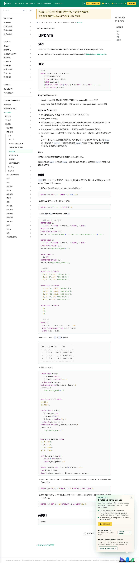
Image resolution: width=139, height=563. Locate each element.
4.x (54, 16)
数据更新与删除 (10, 53)
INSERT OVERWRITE (16, 143)
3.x (57, 16)
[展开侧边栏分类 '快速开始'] (30, 22)
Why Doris (18, 3)
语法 (118, 34)
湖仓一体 (7, 73)
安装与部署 (8, 30)
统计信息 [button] (10, 206)
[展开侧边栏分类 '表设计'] (30, 46)
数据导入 (7, 49)
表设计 (6, 46)
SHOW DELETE (14, 163)
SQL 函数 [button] (8, 120)
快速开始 (7, 22)
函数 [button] (8, 202)
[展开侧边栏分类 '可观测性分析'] (30, 92)
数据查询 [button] (10, 128)
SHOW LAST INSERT (16, 147)
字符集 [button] (9, 229)
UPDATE (12, 151)
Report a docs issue (108, 548)
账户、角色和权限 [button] (13, 175)
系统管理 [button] (7, 104)
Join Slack (106, 524)
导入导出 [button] (11, 167)
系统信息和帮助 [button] (12, 237)
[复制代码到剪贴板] (108, 70)
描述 (118, 31)
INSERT (11, 139)
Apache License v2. (52, 560)
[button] (31, 10)
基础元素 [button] (8, 116)
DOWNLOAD (132, 3)
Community (58, 3)
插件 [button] (8, 225)
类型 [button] (8, 233)
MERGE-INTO (13, 155)
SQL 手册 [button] (7, 112)
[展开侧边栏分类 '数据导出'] (30, 57)
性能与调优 (8, 69)
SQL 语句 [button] (8, 124)
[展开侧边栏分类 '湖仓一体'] (30, 73)
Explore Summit (124, 532)
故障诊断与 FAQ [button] (10, 108)
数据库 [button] (9, 190)
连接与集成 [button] (8, 34)
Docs (38, 3)
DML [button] (9, 136)
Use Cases (29, 3)
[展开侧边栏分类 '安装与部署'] (30, 30)
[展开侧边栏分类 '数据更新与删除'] (30, 53)
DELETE (12, 159)
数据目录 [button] (10, 186)
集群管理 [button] (10, 210)
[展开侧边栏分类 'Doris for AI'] (30, 89)
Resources (47, 3)
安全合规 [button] (10, 213)
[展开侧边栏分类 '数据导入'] (30, 49)
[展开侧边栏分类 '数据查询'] (30, 61)
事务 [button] (8, 182)
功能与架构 (8, 26)
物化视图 (7, 65)
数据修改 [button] (10, 132)
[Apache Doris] (7, 3)
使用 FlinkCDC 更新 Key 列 (95, 54)
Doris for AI (8, 89)
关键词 (119, 40)
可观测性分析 (9, 92)
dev (42, 22)
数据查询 (7, 61)
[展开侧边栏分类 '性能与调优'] (30, 69)
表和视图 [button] (10, 194)
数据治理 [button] (7, 77)
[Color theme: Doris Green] (84, 3)
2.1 (60, 16)
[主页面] (37, 22)
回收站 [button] (9, 198)
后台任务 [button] (10, 221)
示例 (118, 37)
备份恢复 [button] (11, 171)
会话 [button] (8, 178)
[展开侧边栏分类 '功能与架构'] (30, 26)
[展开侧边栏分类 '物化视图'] (30, 65)
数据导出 (7, 57)
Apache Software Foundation (31, 560)
